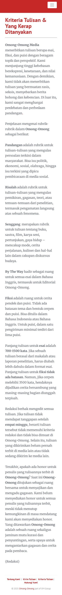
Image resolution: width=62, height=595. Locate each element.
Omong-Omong (26, 588)
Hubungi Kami (31, 582)
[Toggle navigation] (52, 5)
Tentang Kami (13, 579)
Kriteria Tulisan (45, 579)
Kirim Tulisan (29, 579)
